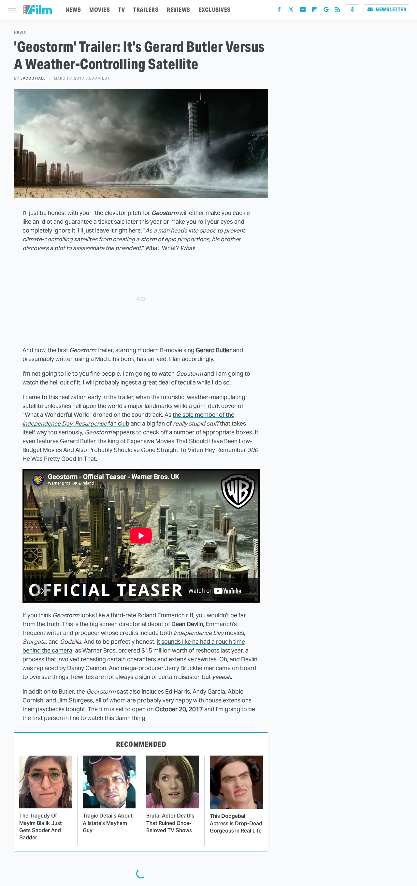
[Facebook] (279, 11)
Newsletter (391, 9)
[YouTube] (302, 11)
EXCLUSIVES (215, 9)
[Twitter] (291, 11)
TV (121, 9)
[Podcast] (352, 9)
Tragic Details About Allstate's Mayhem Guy (108, 823)
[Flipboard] (314, 11)
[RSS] (337, 11)
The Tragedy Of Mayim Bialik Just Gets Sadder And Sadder (40, 826)
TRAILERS (145, 9)
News (20, 33)
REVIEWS (178, 9)
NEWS (73, 9)
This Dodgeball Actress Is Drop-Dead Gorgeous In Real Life (236, 823)
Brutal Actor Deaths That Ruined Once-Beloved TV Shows (170, 823)
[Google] (326, 11)
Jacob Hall (33, 78)
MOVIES (99, 9)
